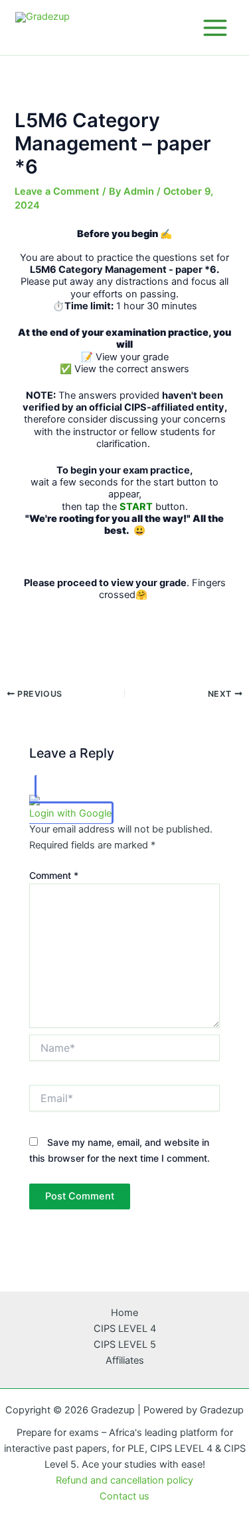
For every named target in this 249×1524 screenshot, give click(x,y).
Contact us (124, 1496)
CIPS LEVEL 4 (125, 1329)
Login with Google (70, 813)
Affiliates (125, 1360)
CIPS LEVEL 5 (125, 1344)
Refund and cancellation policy (124, 1480)
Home (124, 1313)
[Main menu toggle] (215, 27)
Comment (53, 875)
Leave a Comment (57, 191)
